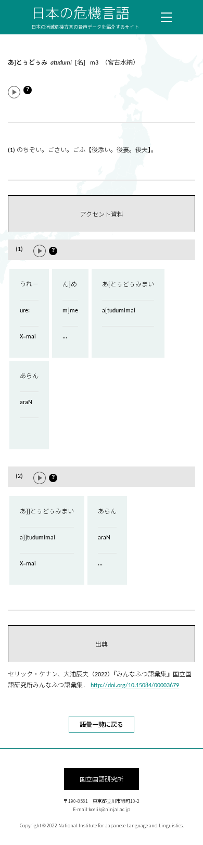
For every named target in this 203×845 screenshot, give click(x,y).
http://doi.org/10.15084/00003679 (135, 686)
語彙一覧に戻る (101, 724)
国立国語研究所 (101, 778)
